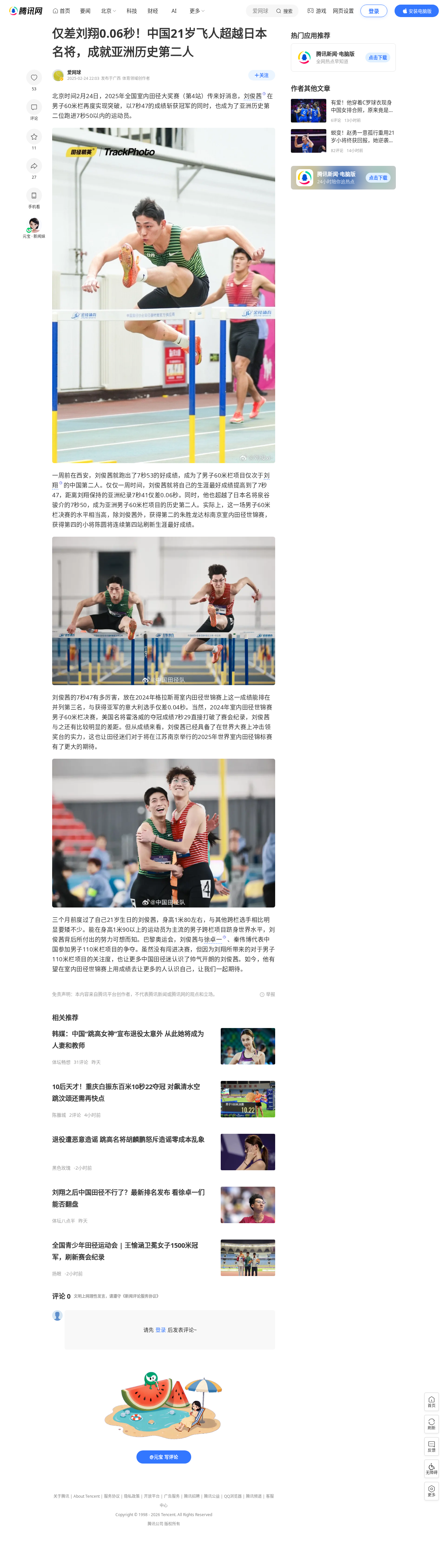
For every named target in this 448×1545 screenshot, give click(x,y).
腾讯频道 (254, 1496)
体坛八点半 (63, 1221)
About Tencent (86, 1496)
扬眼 (56, 1273)
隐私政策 (132, 1496)
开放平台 (152, 1496)
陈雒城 (59, 1115)
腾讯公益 (212, 1496)
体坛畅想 (61, 1062)
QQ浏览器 (233, 1496)
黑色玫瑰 (61, 1168)
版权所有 (172, 1524)
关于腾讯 (61, 1496)
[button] (377, 57)
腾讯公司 (155, 1524)
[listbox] (163, 1145)
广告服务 (172, 1496)
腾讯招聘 (192, 1496)
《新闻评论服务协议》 (140, 1296)
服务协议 (112, 1496)
